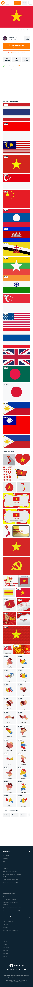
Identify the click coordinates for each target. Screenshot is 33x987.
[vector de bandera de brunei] (16, 248)
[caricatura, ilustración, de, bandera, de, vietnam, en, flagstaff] (11, 488)
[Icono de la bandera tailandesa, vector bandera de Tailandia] (16, 337)
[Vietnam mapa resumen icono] (9, 459)
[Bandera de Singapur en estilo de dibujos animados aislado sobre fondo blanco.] (16, 180)
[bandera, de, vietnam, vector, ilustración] (16, 586)
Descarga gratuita (16, 46)
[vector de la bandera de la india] (16, 283)
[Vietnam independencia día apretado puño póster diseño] (9, 683)
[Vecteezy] (3, 3)
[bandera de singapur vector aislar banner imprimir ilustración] (16, 302)
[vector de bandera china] (16, 198)
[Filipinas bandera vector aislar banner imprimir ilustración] (16, 440)
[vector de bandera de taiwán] (16, 424)
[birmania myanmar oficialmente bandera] (16, 265)
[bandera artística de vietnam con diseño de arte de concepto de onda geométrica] (16, 714)
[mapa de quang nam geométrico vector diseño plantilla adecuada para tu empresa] (9, 821)
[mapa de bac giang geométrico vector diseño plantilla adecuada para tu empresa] (9, 793)
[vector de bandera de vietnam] (16, 163)
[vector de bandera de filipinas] (16, 407)
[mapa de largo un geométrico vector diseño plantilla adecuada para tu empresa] (9, 876)
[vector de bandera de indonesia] (16, 130)
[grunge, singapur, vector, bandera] (8, 729)
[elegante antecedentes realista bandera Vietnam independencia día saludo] (9, 670)
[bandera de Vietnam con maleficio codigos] (8, 632)
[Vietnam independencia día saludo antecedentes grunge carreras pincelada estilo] (11, 739)
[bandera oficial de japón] (16, 391)
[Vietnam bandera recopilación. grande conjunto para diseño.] (22, 472)
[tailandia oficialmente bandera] (16, 112)
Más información (8, 69)
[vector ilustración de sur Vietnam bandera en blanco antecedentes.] (12, 570)
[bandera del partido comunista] (16, 605)
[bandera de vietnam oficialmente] (10, 644)
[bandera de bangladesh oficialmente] (16, 373)
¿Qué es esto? (16, 66)
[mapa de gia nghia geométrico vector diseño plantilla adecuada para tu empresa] (9, 973)
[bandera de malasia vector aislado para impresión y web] (16, 147)
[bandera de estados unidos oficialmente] (16, 319)
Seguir (27, 39)
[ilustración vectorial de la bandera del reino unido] (16, 356)
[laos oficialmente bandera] (16, 217)
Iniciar (24, 2)
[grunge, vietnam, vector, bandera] (9, 656)
